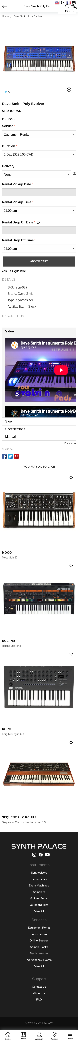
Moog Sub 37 (9, 557)
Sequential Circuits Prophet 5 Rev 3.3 (24, 822)
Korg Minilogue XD (13, 734)
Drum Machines (39, 885)
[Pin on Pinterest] (16, 456)
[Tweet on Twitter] (10, 456)
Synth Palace (44, 1023)
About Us (39, 993)
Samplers (39, 892)
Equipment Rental (39, 927)
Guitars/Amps (39, 898)
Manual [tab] (10, 436)
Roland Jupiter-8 (11, 645)
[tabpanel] (39, 376)
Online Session (39, 940)
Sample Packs (39, 947)
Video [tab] (9, 331)
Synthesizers (39, 872)
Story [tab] (9, 421)
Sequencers (39, 879)
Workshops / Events (39, 959)
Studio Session (39, 934)
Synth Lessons (39, 953)
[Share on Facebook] (4, 456)
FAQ (39, 999)
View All (39, 911)
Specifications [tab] (15, 429)
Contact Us (39, 986)
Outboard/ (36, 904)
